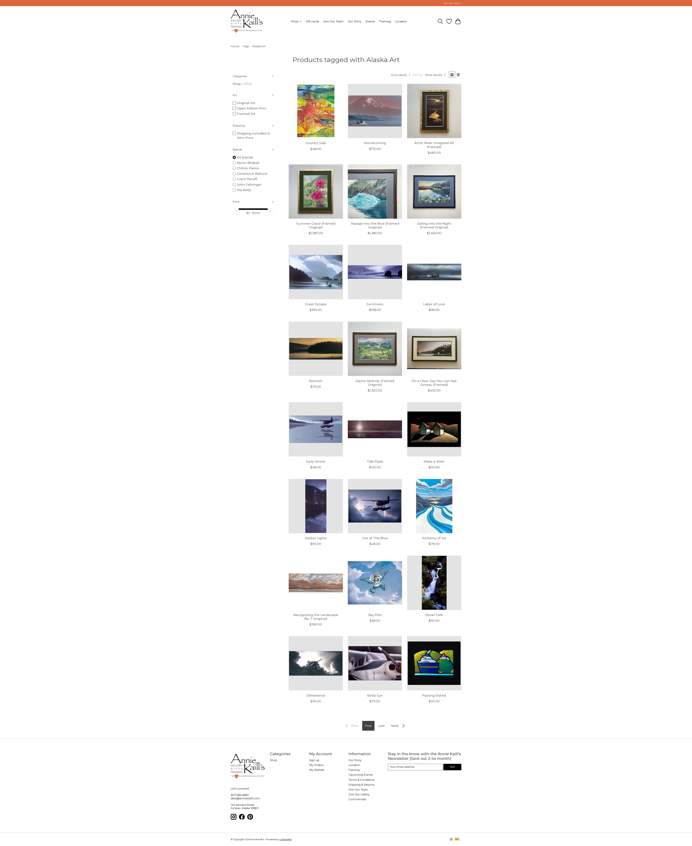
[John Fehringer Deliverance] (316, 663)
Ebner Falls (434, 615)
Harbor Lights (316, 538)
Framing (385, 21)
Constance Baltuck (252, 173)
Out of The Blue (375, 538)
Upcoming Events (361, 774)
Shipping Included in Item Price (253, 135)
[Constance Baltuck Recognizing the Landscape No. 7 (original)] (316, 583)
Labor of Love (434, 304)
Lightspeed (286, 839)
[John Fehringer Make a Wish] (434, 429)
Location (401, 21)
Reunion (315, 381)
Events (370, 21)
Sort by (418, 75)
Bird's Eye (375, 695)
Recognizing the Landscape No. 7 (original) (316, 616)
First (368, 726)
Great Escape (316, 304)
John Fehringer (249, 184)
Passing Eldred (434, 695)
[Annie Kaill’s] (247, 21)
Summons (375, 304)
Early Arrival (315, 461)
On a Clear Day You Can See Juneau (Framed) (434, 382)
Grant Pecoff (247, 179)
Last (381, 726)
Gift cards (312, 21)
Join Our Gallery (359, 794)
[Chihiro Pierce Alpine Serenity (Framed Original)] (375, 349)
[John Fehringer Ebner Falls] (434, 583)
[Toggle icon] (440, 21)
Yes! (452, 766)
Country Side (315, 143)
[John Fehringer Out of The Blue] (375, 506)
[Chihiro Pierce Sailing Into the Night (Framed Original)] (434, 191)
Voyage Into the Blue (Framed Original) (375, 225)
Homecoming (375, 143)
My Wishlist (316, 770)
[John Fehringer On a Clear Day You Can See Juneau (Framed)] (434, 349)
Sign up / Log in (451, 3)
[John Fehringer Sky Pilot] (375, 583)
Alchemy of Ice (434, 538)
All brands (245, 157)
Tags (246, 46)
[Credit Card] (451, 839)
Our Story (354, 21)
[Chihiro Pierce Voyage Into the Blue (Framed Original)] (375, 191)
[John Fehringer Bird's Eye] (375, 663)
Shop (237, 84)
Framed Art (246, 114)
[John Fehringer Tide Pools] (375, 429)
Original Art (246, 103)
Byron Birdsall (248, 163)
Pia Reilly (244, 190)
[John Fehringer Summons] (375, 272)
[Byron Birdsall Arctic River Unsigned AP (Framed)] (434, 111)
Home (235, 46)
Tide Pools (375, 461)
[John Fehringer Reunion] (316, 349)
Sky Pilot (375, 615)
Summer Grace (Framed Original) (315, 225)
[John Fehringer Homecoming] (375, 111)
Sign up (314, 760)
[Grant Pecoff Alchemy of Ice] (434, 506)
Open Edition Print (251, 108)
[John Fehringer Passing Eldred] (434, 663)
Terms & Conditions (361, 779)
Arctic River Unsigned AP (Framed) (434, 145)
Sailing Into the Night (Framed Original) (434, 225)
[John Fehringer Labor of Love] (434, 272)
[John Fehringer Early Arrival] (316, 429)
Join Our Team (333, 21)
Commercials (357, 799)
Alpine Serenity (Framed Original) (375, 382)
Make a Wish (434, 461)
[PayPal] (457, 839)
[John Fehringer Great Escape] (316, 272)
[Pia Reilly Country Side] (316, 111)
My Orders (316, 765)
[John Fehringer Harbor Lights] (316, 506)
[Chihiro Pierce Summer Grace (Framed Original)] (316, 191)
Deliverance (315, 695)
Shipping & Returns (361, 784)
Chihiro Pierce (248, 168)
